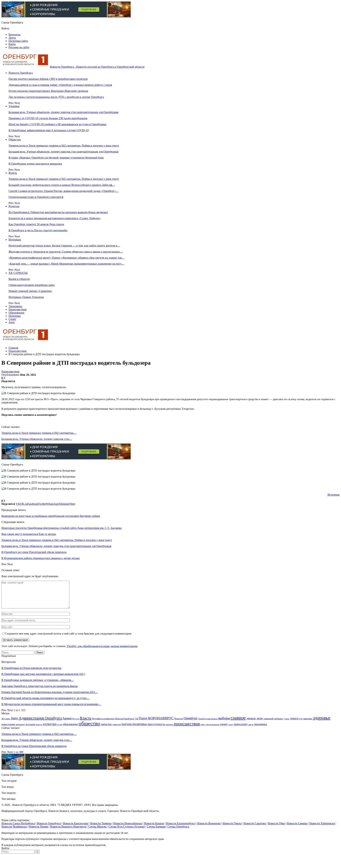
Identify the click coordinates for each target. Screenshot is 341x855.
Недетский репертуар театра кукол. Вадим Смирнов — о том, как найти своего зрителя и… (64, 245)
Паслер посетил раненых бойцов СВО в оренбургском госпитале (48, 78)
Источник (334, 494)
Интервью (15, 239)
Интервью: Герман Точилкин (26, 297)
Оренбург (191, 718)
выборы (224, 718)
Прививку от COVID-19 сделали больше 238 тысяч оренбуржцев (48, 118)
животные (307, 719)
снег (203, 724)
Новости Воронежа (209, 823)
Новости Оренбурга (21, 72)
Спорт (12, 319)
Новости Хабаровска (322, 823)
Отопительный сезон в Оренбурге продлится (36, 196)
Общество (15, 139)
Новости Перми (38, 826)
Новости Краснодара (75, 823)
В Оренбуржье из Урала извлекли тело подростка (31, 667)
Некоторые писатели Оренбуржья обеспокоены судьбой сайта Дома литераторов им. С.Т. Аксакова (61, 527)
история (30, 724)
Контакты (14, 34)
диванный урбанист (273, 718)
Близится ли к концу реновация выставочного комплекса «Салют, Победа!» (55, 218)
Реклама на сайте (19, 47)
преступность (156, 724)
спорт (224, 724)
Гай (136, 718)
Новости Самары (297, 823)
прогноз (169, 724)
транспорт (241, 724)
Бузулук (75, 719)
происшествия (187, 723)
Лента (12, 37)
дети (259, 718)
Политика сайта (18, 40)
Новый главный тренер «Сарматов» (30, 291)
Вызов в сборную (19, 278)
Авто (12, 322)
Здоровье (14, 106)
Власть (13, 172)
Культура (14, 206)
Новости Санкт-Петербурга (18, 823)
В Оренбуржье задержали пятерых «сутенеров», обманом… (37, 680)
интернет (20, 724)
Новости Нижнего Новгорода (68, 826)
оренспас (106, 724)
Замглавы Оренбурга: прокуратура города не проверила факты (39, 686)
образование (70, 724)
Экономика (15, 306)
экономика (260, 724)
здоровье (321, 717)
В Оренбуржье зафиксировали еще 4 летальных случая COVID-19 (49, 130)
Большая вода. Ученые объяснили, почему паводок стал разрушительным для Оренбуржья (63, 112)
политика (139, 724)
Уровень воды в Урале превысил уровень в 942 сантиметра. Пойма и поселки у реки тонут (64, 145)
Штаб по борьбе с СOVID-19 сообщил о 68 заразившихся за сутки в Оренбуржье (57, 124)
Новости (178, 718)
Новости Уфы (276, 823)
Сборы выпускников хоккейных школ (32, 284)
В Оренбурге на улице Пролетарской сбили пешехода (33, 746)
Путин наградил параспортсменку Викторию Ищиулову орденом (48, 90)
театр (230, 725)
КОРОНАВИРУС (161, 718)
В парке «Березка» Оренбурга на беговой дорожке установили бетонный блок (56, 157)
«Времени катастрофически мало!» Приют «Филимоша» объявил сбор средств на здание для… (66, 257)
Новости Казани (154, 823)
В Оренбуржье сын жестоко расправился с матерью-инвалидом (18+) (43, 673)
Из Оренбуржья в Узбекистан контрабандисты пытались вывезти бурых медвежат (58, 212)
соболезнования (212, 725)
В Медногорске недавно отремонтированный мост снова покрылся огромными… (51, 704)
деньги (251, 718)
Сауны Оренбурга (178, 826)
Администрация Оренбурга (40, 718)
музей (59, 724)
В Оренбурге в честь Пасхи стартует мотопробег (38, 230)
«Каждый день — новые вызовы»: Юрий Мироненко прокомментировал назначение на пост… (66, 263)
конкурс (39, 724)
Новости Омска (232, 823)
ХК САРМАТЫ (18, 272)
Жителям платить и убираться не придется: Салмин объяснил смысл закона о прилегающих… (66, 251)
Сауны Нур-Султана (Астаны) (127, 826)
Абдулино (5, 719)
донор (286, 719)
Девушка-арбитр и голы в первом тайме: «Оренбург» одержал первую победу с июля (60, 84)
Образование (16, 312)
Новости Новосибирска (127, 823)
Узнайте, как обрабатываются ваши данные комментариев (102, 646)
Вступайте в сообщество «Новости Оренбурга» (113, 719)
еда (301, 718)
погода (126, 724)
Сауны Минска (97, 826)
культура (49, 724)
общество (89, 723)
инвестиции (8, 724)
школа (250, 724)
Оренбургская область (208, 719)
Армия (67, 718)
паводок (117, 724)
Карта (12, 44)
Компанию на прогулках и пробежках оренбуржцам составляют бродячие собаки (50, 515)
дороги (294, 718)
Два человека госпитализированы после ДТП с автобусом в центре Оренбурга (56, 96)
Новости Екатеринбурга (180, 823)
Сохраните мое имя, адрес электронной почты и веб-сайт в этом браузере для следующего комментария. (68, 633)
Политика (15, 315)
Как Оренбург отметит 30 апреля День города (36, 224)
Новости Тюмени (100, 823)
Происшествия (17, 309)
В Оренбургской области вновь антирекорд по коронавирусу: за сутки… (45, 698)
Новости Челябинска (14, 826)
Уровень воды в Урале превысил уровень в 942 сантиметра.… (39, 432)
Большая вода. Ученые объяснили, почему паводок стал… (36, 438)
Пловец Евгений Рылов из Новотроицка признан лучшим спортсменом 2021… (49, 692)
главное (238, 717)
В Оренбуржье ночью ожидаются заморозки (35, 163)
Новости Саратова (254, 823)
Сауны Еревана (156, 826)
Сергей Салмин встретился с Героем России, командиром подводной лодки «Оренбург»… (64, 190)
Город (143, 718)
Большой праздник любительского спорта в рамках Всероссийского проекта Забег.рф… (62, 184)
